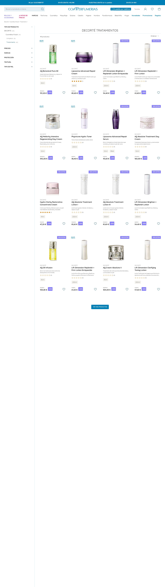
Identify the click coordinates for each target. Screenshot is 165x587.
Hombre (97, 15)
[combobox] (24, 9)
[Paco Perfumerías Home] (82, 9)
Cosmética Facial (14, 21)
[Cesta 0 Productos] (159, 9)
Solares (72, 15)
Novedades (136, 15)
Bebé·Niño (118, 15)
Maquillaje (63, 15)
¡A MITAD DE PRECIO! (23, 17)
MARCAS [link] (35, 15)
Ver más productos (100, 307)
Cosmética (53, 15)
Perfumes (44, 15)
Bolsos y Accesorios (9, 17)
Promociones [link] (147, 15)
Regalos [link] (158, 15)
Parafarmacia (107, 15)
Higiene (88, 15)
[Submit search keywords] (42, 9)
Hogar (127, 15)
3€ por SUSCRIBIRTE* (36, 3)
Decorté (6, 21)
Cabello (80, 15)
